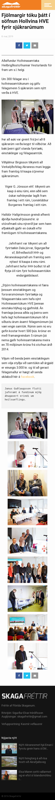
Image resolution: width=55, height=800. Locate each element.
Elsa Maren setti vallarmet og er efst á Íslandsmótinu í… (35, 775)
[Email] (34, 45)
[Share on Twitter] (27, 45)
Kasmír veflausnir (31, 724)
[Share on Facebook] (19, 45)
